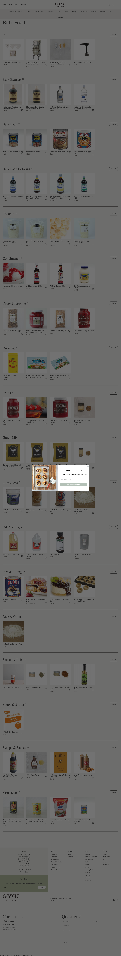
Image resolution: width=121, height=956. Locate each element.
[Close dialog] (88, 466)
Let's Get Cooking (73, 485)
